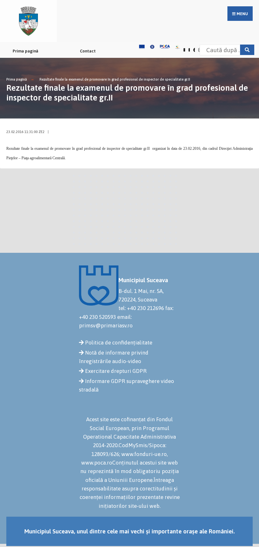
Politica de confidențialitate (118, 342)
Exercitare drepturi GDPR (116, 371)
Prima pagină (25, 51)
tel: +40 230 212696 (141, 308)
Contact (88, 51)
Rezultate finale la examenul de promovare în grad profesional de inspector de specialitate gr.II (114, 79)
